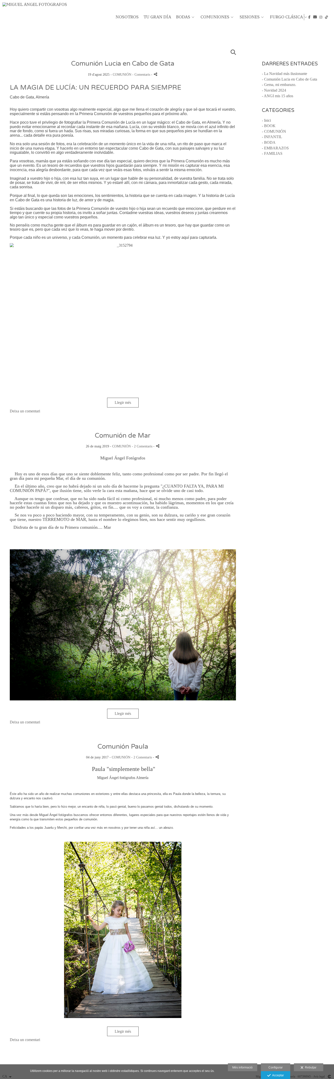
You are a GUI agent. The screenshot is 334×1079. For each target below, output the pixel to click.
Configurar (275, 1067)
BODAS (183, 17)
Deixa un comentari (25, 411)
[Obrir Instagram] (320, 17)
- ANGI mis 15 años (277, 96)
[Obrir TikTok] (326, 17)
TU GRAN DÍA (157, 17)
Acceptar (277, 1075)
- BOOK (269, 126)
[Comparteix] (155, 74)
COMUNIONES (214, 17)
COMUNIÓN (122, 74)
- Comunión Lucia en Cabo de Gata (289, 79)
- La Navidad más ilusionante (284, 74)
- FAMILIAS (272, 153)
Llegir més (123, 402)
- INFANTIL (272, 137)
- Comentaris (141, 74)
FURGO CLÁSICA (286, 17)
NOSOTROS (127, 17)
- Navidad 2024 (274, 90)
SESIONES (250, 17)
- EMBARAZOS (275, 148)
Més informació (242, 1067)
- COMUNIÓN (274, 131)
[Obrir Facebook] (309, 17)
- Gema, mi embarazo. (279, 85)
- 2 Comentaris (142, 446)
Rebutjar (309, 1067)
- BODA (269, 142)
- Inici (266, 120)
